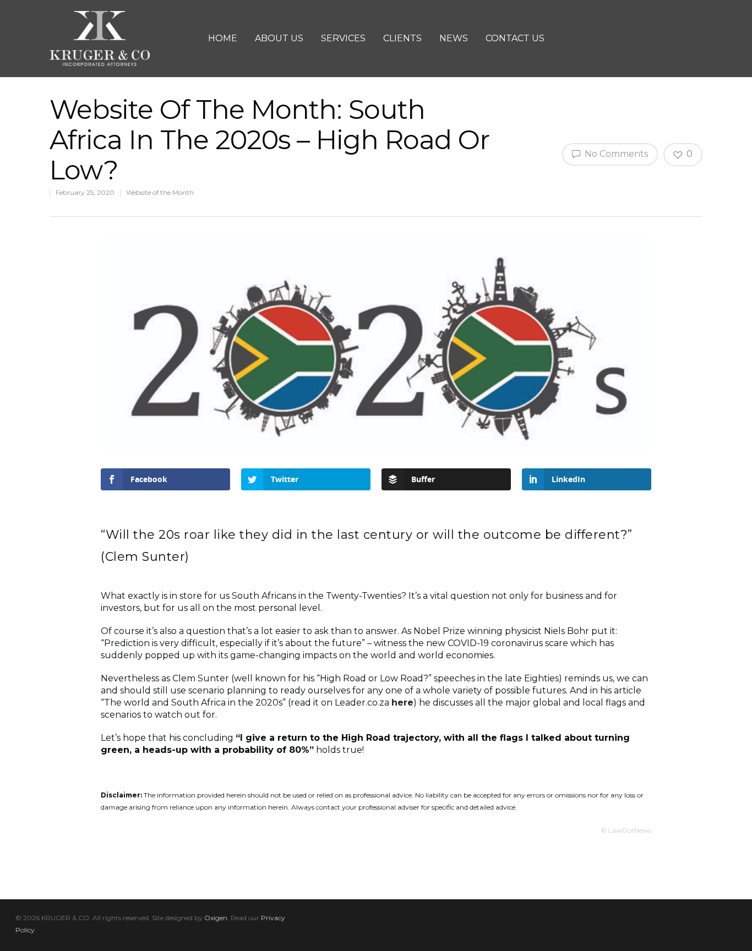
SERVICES (343, 38)
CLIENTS (402, 38)
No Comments (615, 154)
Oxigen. (216, 918)
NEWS (453, 38)
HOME (222, 38)
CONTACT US (515, 38)
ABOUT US (279, 38)
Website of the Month (160, 192)
